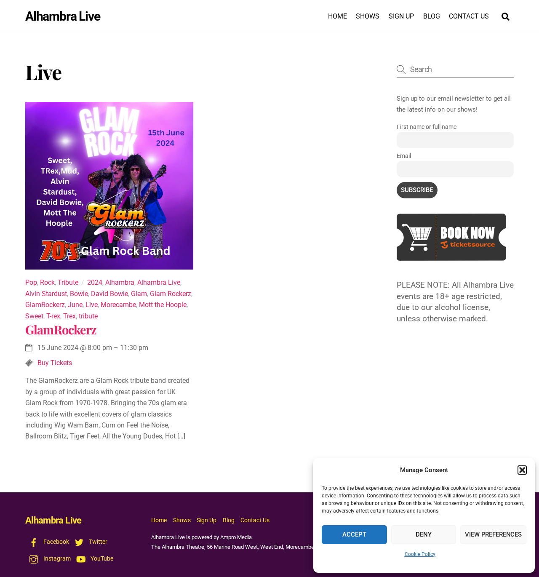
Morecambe (118, 305)
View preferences (493, 534)
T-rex (53, 316)
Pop (31, 282)
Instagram (56, 558)
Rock (47, 282)
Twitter (97, 541)
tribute (88, 316)
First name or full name (426, 126)
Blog (431, 16)
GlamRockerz (45, 305)
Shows (367, 16)
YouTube (101, 558)
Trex (69, 316)
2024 (94, 282)
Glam (139, 294)
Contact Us (469, 16)
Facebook (55, 541)
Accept (354, 534)
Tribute (68, 282)
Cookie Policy (420, 554)
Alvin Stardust (46, 294)
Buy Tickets (54, 363)
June (75, 305)
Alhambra (119, 282)
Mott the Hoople (163, 305)
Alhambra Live (158, 282)
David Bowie (109, 294)
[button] (522, 470)
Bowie (79, 294)
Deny (423, 534)
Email (404, 155)
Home (337, 16)
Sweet (34, 316)
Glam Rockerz (170, 294)
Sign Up (401, 16)
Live (91, 305)
